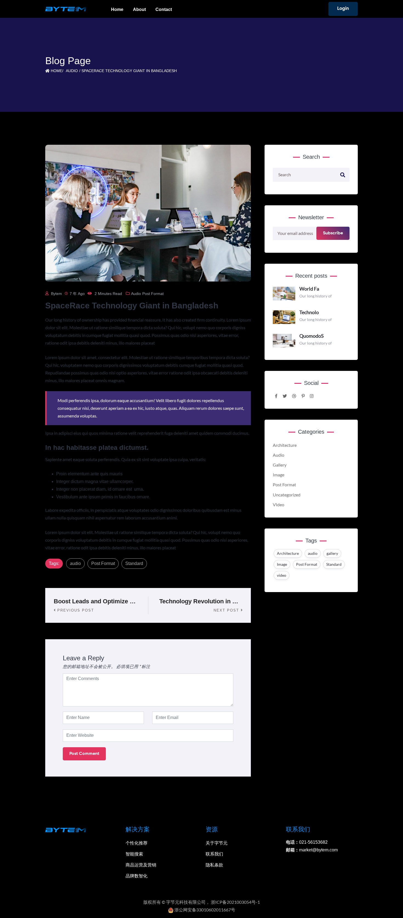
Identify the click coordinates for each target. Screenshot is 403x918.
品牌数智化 (136, 876)
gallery (332, 553)
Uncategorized (286, 494)
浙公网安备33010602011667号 (204, 909)
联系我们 (214, 854)
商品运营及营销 (141, 865)
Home (117, 9)
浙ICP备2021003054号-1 (235, 902)
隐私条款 (214, 865)
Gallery (279, 464)
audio (75, 563)
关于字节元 (217, 843)
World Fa (309, 289)
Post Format (153, 293)
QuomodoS (311, 336)
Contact (163, 9)
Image (278, 474)
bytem (56, 293)
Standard (134, 563)
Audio (72, 71)
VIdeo (278, 504)
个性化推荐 (136, 843)
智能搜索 (134, 854)
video (281, 575)
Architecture (285, 445)
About (139, 9)
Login (343, 8)
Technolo (309, 312)
